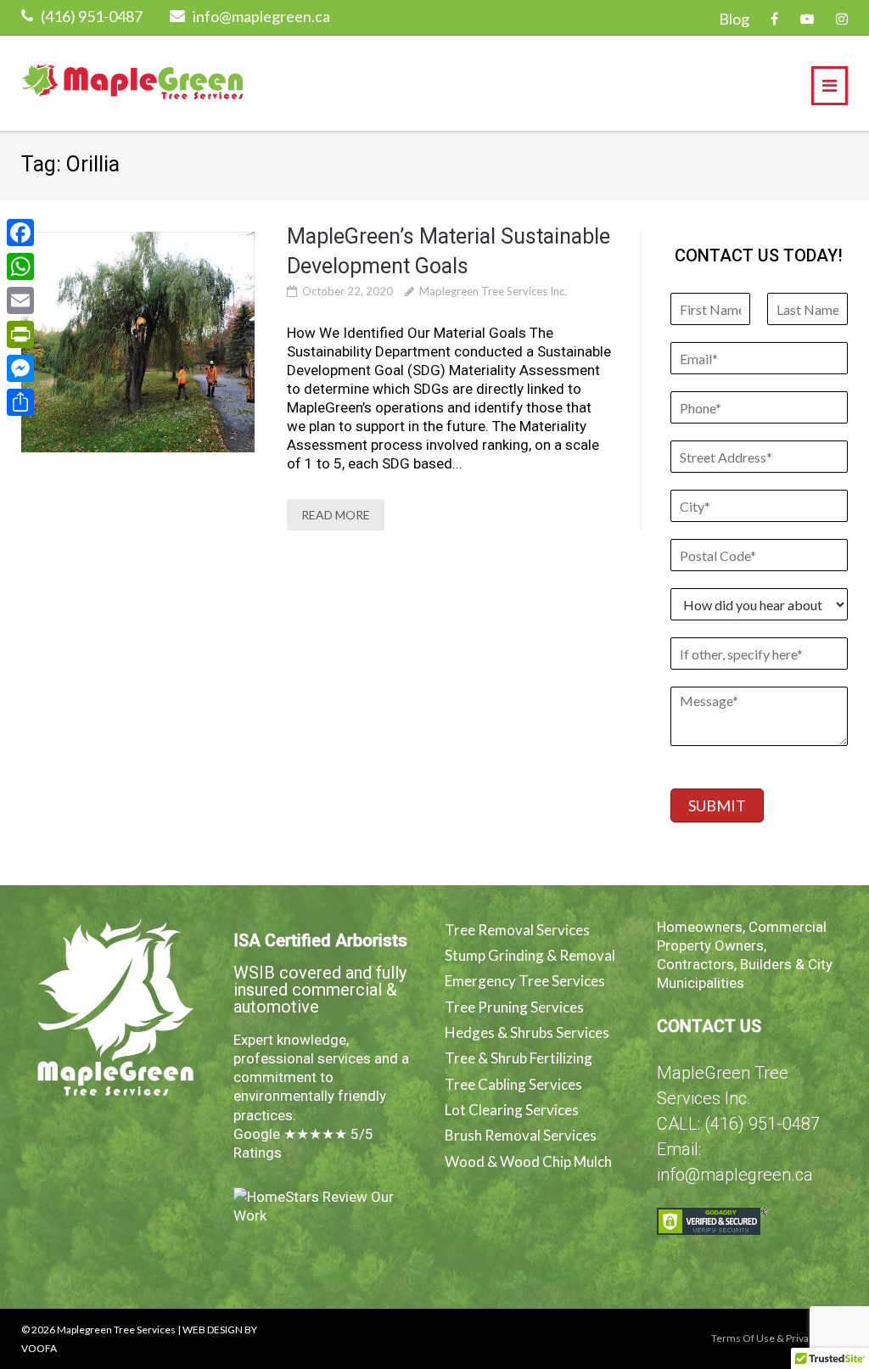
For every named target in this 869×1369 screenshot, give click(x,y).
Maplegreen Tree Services (116, 1329)
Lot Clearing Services (512, 1110)
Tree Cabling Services (513, 1084)
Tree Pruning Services (514, 1007)
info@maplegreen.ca (261, 16)
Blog (734, 18)
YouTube (807, 19)
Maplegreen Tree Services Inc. (493, 291)
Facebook (774, 19)
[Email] (20, 300)
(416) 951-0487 (92, 16)
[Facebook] (20, 233)
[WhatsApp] (20, 266)
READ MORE (335, 515)
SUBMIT (717, 805)
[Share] (20, 402)
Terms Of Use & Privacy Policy (779, 1338)
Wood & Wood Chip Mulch (528, 1161)
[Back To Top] (827, 1268)
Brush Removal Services (521, 1135)
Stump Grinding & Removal (530, 955)
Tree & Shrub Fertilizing (518, 1058)
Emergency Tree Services (525, 981)
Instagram (842, 19)
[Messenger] (20, 368)
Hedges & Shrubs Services (527, 1032)
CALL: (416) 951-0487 (738, 1124)
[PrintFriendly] (20, 334)
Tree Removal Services (517, 930)
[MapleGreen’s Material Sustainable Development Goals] (138, 342)
